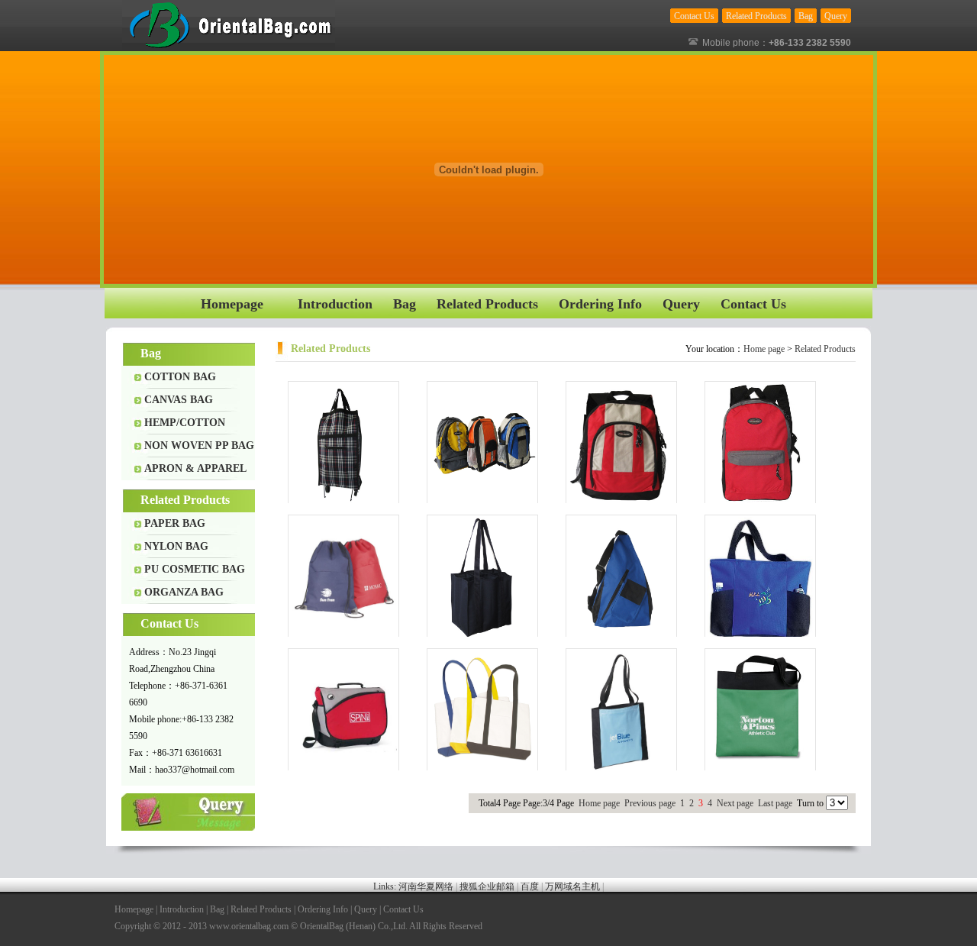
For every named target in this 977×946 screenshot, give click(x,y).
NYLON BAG (176, 546)
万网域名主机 (572, 886)
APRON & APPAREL (195, 468)
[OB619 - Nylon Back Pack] (621, 443)
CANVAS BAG (178, 399)
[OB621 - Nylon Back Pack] (343, 443)
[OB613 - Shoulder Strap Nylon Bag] (343, 710)
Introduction (182, 909)
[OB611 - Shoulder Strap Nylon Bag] (621, 710)
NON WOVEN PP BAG (199, 445)
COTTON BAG (180, 377)
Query (189, 812)
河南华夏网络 (425, 886)
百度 (530, 886)
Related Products (825, 349)
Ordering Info (323, 909)
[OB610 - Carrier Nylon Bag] (760, 710)
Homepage (133, 909)
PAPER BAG (174, 523)
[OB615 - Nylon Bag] (621, 577)
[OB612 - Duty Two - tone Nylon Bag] (482, 710)
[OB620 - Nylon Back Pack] (482, 443)
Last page (775, 803)
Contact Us (403, 909)
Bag (217, 909)
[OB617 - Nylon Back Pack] (343, 577)
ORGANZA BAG (184, 592)
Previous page (650, 803)
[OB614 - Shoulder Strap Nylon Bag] (760, 577)
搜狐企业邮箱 (486, 886)
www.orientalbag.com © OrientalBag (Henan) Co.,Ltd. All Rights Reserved (345, 926)
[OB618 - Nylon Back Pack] (760, 443)
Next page (735, 803)
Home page (764, 349)
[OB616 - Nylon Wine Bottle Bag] (482, 577)
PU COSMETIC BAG (194, 569)
